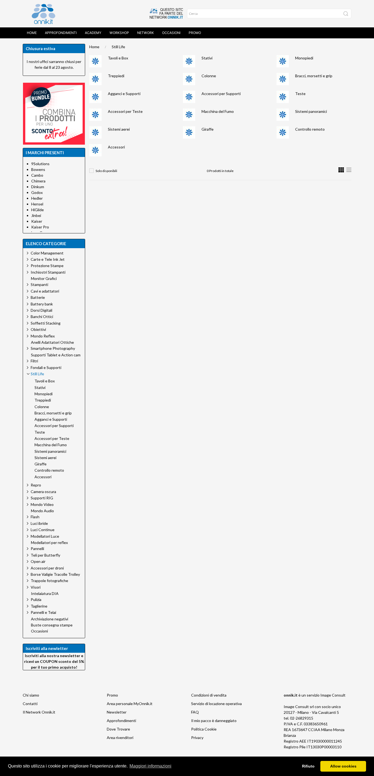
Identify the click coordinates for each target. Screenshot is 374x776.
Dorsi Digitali (41, 310)
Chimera (38, 181)
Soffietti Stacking (46, 323)
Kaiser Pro (40, 227)
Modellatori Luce (45, 536)
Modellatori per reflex (49, 542)
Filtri (34, 361)
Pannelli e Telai (43, 612)
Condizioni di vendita (208, 695)
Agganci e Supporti (124, 93)
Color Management (47, 253)
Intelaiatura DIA (45, 593)
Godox (37, 192)
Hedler (37, 198)
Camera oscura (43, 491)
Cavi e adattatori (45, 291)
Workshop (119, 33)
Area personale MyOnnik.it (130, 703)
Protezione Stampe (47, 265)
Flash (35, 516)
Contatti (30, 703)
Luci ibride (39, 523)
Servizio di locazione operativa (216, 703)
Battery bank (42, 304)
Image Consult (333, 695)
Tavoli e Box (118, 58)
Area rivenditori (120, 737)
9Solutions (40, 163)
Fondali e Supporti (46, 367)
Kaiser (36, 221)
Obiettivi (38, 329)
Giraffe (208, 129)
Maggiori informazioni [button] (150, 766)
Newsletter (116, 712)
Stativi (207, 58)
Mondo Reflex (43, 336)
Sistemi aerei (119, 129)
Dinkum (37, 186)
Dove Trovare (118, 729)
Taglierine (39, 606)
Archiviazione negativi (49, 619)
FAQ (195, 712)
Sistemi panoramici (311, 111)
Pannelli (37, 548)
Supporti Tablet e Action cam (55, 355)
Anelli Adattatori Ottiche (52, 342)
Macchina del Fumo (218, 111)
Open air (38, 561)
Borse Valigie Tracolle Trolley (55, 574)
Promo (195, 33)
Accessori (116, 147)
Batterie (38, 297)
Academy (93, 33)
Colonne (209, 75)
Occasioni (171, 33)
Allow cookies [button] (343, 766)
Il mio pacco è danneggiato (214, 720)
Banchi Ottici (42, 316)
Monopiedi (304, 58)
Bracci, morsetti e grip (313, 75)
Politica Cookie (204, 729)
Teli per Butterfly (45, 555)
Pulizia (36, 599)
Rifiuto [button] (308, 766)
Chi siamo (31, 695)
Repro (36, 485)
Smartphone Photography (53, 348)
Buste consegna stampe (52, 625)
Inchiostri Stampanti (48, 272)
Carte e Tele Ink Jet (48, 259)
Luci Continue (42, 529)
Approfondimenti (61, 33)
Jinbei (36, 215)
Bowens (38, 169)
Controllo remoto (310, 129)
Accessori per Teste (125, 111)
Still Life (118, 46)
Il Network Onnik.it (39, 712)
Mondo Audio (42, 511)
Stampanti (39, 284)
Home (32, 33)
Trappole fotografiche (49, 580)
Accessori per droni (47, 568)
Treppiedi (116, 75)
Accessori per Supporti (221, 93)
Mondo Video (42, 504)
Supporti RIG (42, 498)
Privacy (197, 737)
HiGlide (37, 209)
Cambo (37, 175)
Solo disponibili (106, 171)
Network (145, 33)
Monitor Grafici (44, 278)
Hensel (37, 204)
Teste (300, 93)
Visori (36, 587)
